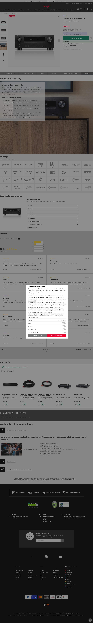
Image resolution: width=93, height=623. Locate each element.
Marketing (30, 326)
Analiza (29, 323)
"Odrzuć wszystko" (32, 300)
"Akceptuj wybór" (48, 312)
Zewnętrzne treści (32, 332)
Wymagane (30, 320)
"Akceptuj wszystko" (54, 304)
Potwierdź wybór (37, 335)
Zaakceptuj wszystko (56, 335)
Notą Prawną (36, 317)
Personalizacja (31, 329)
